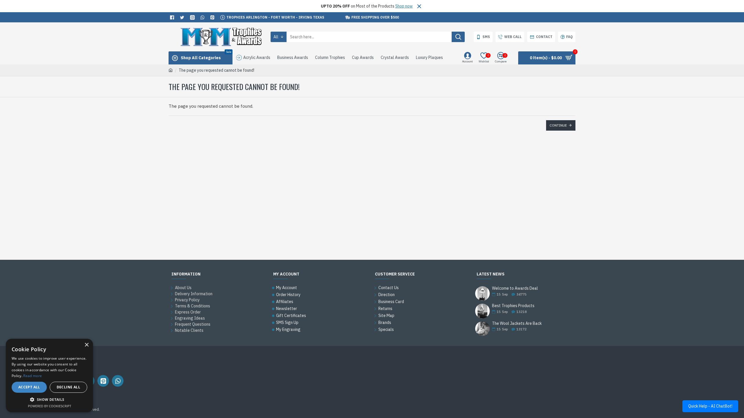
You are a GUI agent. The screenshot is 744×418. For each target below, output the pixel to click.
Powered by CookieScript (49, 406)
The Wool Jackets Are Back (517, 323)
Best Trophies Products (513, 306)
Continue (558, 125)
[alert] (49, 375)
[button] (49, 399)
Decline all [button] (68, 387)
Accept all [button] (29, 387)
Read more (32, 375)
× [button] (86, 345)
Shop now (404, 6)
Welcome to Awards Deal (515, 288)
